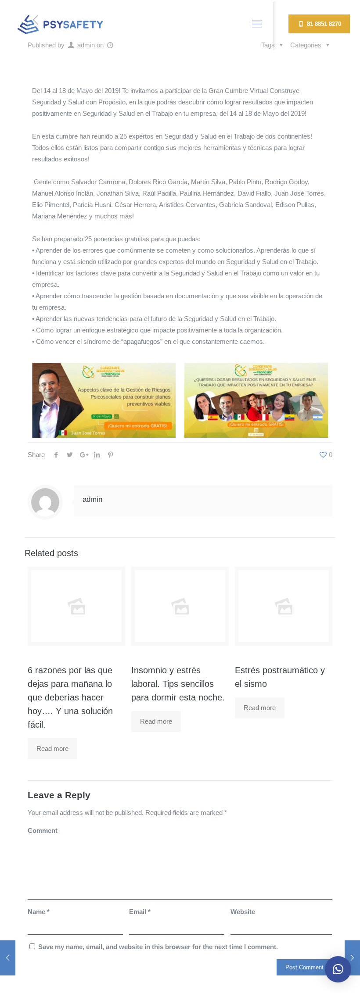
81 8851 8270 (323, 24)
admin (92, 499)
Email (140, 911)
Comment (43, 830)
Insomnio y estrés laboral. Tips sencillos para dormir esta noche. (178, 683)
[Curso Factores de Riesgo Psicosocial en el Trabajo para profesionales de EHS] (352, 957)
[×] (338, 969)
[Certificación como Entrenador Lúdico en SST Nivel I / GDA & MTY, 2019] (7, 957)
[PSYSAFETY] (60, 24)
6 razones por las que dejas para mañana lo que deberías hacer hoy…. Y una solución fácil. (70, 697)
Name (39, 911)
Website (242, 911)
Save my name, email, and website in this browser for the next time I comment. (158, 946)
